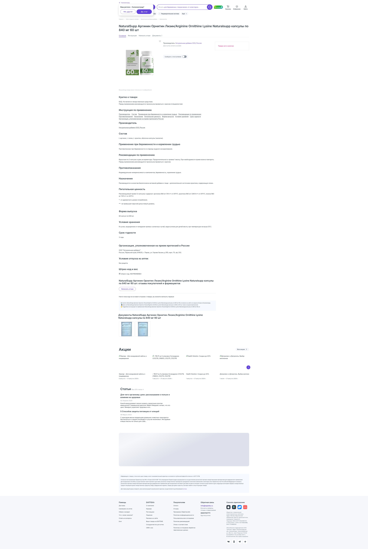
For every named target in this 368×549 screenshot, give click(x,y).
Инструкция (132, 36)
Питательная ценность (152, 116)
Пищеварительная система (170, 13)
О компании (150, 505)
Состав (134, 114)
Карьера (149, 509)
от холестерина (193, 7)
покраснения (182, 7)
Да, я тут (144, 12)
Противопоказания (126, 116)
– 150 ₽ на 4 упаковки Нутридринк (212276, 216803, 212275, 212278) (168, 375)
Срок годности (195, 116)
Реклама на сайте (152, 518)
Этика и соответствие (180, 524)
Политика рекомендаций (181, 521)
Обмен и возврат (124, 512)
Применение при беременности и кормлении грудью (157, 114)
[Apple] (228, 507)
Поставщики (150, 512)
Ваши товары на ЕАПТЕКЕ (154, 521)
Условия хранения (182, 116)
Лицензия (149, 515)
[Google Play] (234, 507)
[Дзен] (245, 542)
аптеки (185, 489)
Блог (120, 521)
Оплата (175, 505)
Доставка (122, 505)
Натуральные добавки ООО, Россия (188, 43)
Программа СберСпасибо (181, 512)
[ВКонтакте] (228, 542)
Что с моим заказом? (126, 515)
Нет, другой (128, 12)
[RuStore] (240, 507)
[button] (124, 3)
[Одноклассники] (234, 542)
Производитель (124, 114)
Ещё (183, 13)
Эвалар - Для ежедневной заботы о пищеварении (132, 375)
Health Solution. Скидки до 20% (197, 374)
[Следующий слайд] (248, 367)
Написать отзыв (144, 36)
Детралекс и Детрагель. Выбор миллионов (235, 374)
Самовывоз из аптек (125, 509)
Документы (157, 36)
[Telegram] (240, 542)
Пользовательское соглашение (183, 518)
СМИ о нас (149, 527)
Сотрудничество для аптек (155, 524)
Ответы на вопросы (125, 518)
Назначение (138, 116)
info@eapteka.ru (207, 506)
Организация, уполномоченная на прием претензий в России (141, 119)
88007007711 (205, 513)
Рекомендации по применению (189, 114)
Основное (122, 36)
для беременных (170, 7)
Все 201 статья (137, 389)
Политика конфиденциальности (183, 515)
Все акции (241, 349)
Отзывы (176, 509)
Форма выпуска (168, 116)
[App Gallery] (245, 507)
